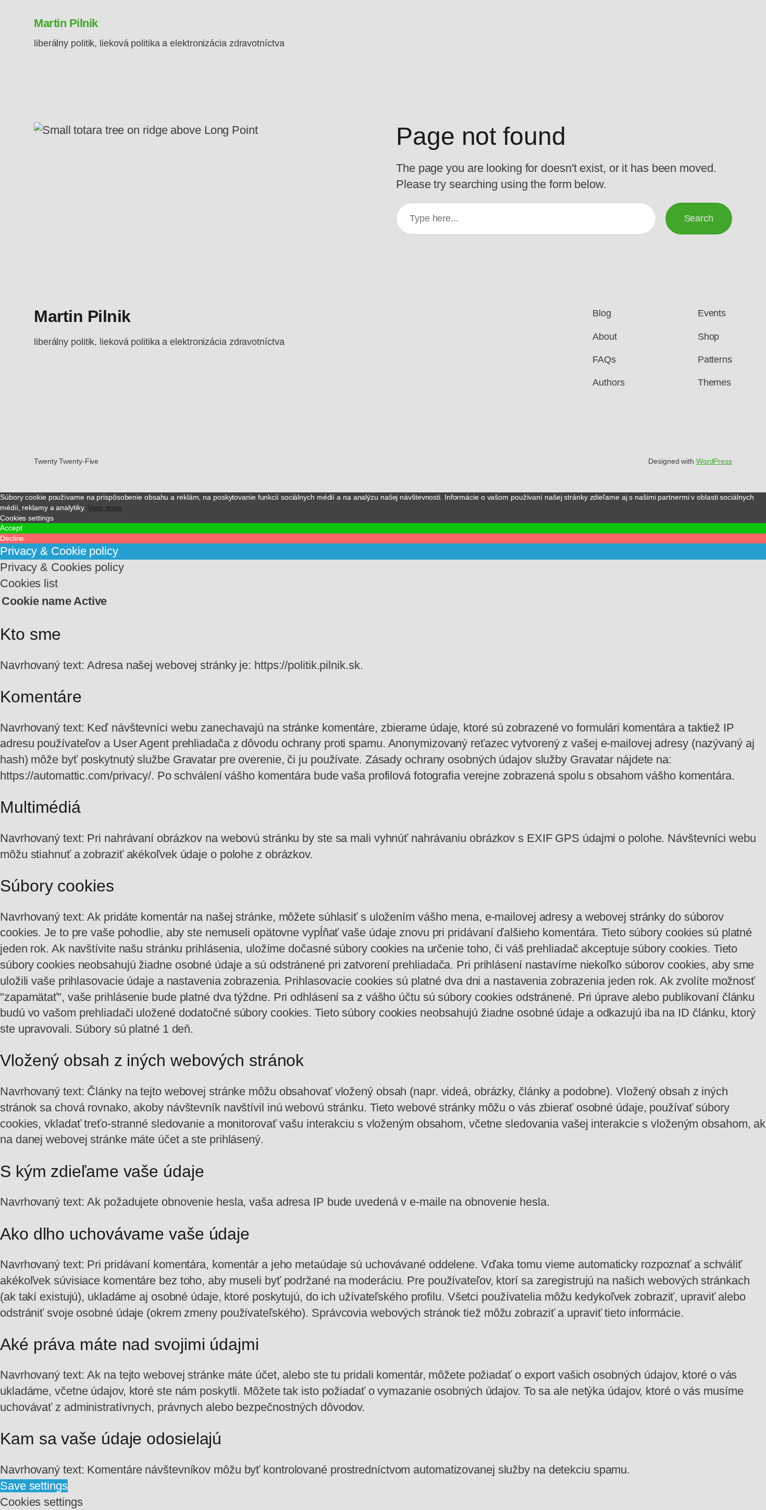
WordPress (714, 461)
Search (698, 218)
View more (105, 507)
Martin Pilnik (66, 23)
